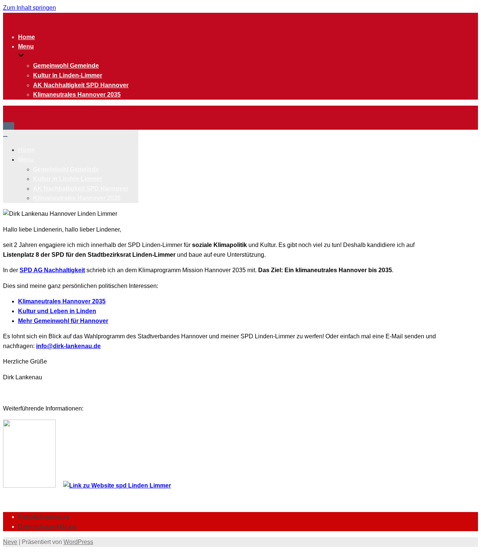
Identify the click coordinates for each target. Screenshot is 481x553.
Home (26, 37)
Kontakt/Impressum (43, 517)
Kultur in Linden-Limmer (67, 75)
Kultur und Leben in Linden (57, 311)
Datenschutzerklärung (47, 526)
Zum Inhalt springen (29, 8)
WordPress (78, 542)
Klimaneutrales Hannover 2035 (77, 94)
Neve (10, 542)
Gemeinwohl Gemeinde (66, 65)
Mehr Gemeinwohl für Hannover (63, 321)
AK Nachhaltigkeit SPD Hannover (81, 85)
